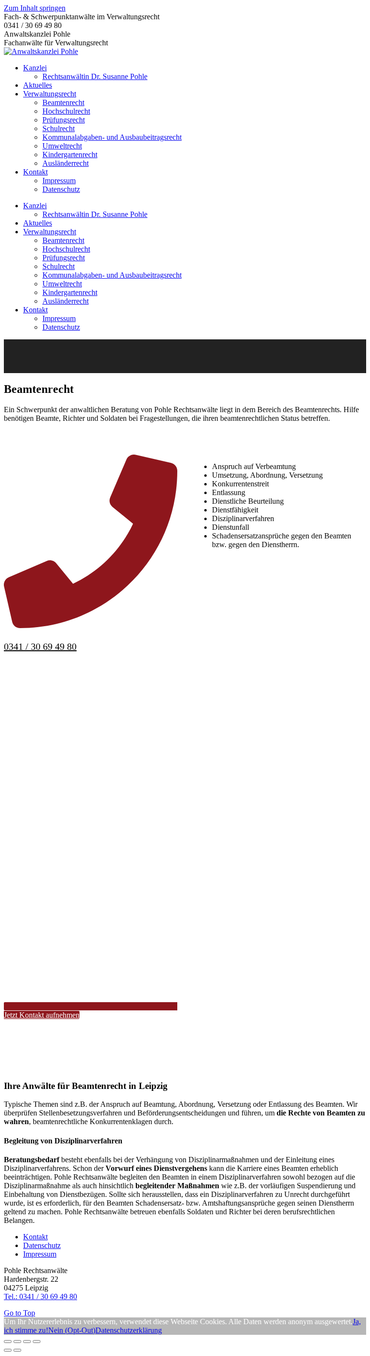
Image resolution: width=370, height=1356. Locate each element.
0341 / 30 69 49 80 (40, 646)
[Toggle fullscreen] (27, 1341)
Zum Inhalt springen (35, 8)
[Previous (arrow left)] (8, 1350)
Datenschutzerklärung (128, 1330)
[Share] (17, 1341)
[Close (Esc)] (8, 1341)
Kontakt (35, 1237)
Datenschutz (42, 1245)
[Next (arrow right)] (17, 1350)
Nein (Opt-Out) (71, 1330)
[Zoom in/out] (36, 1341)
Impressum (39, 1254)
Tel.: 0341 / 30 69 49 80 (40, 1296)
